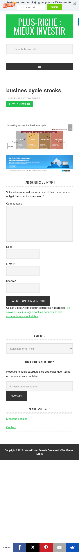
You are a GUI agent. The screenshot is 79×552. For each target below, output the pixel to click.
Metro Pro (30, 450)
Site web (11, 281)
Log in (39, 453)
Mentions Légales (16, 419)
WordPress (67, 450)
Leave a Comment (19, 103)
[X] (33, 547)
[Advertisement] (42, 116)
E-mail (10, 264)
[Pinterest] (46, 547)
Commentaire (15, 203)
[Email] (59, 547)
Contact (11, 427)
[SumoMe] (72, 547)
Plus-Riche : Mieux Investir (39, 26)
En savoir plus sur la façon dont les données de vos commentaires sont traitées (38, 312)
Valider (55, 7)
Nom (9, 246)
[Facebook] (19, 547)
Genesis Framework (49, 450)
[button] (39, 5)
